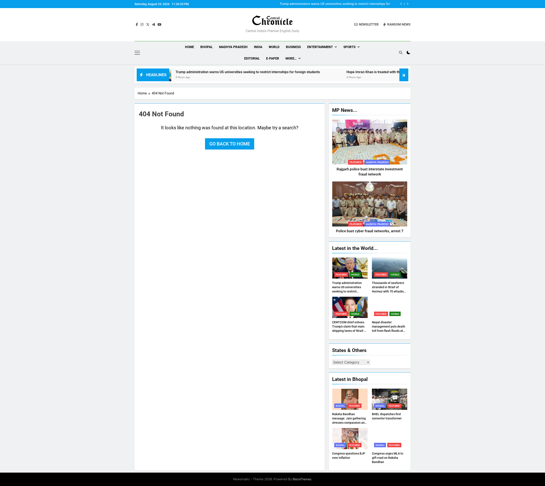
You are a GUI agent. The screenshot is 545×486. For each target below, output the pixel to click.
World (274, 47)
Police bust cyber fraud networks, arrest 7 (369, 231)
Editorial (252, 58)
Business (293, 47)
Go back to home (229, 144)
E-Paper (272, 58)
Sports (349, 47)
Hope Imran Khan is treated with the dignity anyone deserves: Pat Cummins (383, 72)
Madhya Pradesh (233, 47)
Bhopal (206, 47)
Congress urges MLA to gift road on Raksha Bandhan (387, 458)
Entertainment (320, 47)
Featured (355, 162)
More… (291, 58)
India (258, 47)
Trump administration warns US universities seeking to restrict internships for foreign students (335, 4)
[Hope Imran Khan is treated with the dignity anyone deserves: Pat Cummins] (313, 78)
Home (189, 47)
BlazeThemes (302, 479)
